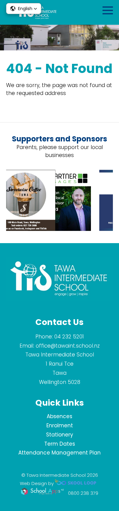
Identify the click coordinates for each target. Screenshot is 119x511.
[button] (23, 8)
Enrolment (59, 425)
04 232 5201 (69, 336)
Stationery (59, 434)
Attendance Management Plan (59, 452)
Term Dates (59, 443)
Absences (59, 416)
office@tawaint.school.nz (68, 345)
